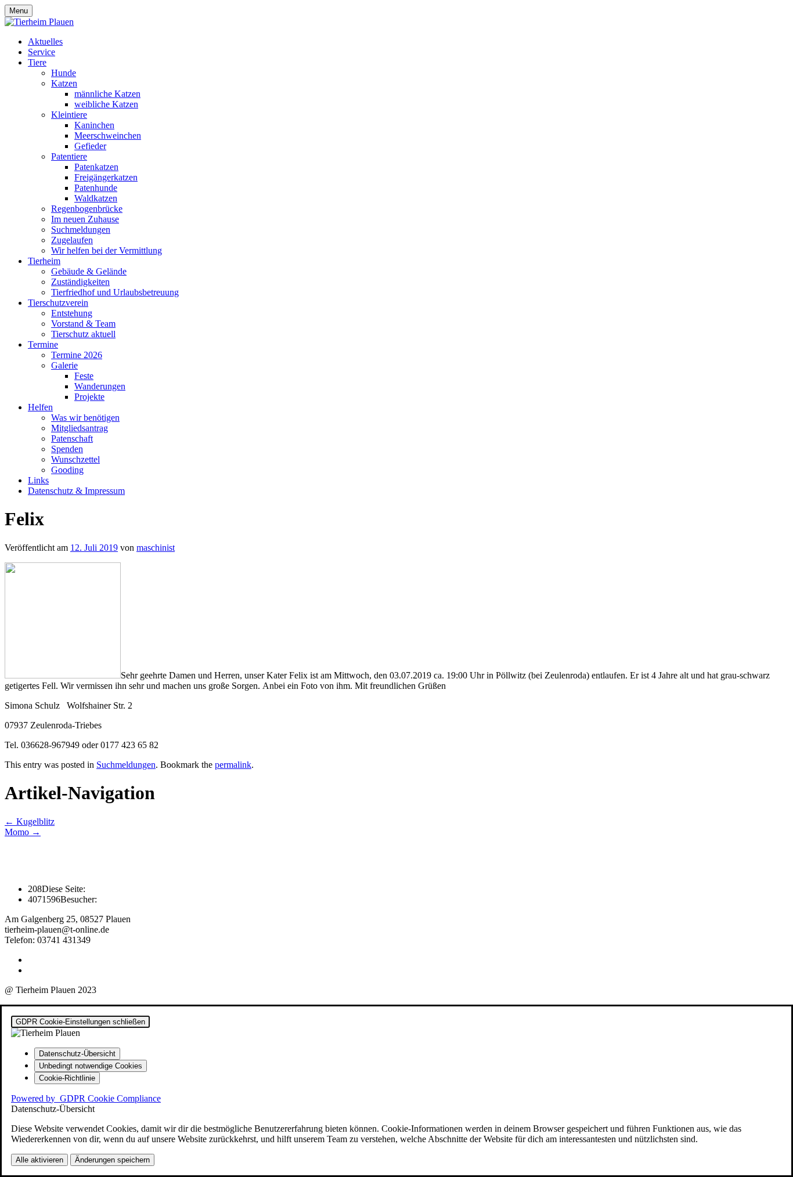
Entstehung (71, 313)
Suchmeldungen (80, 229)
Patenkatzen (96, 167)
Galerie (64, 365)
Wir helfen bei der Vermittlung (106, 250)
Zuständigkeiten (80, 282)
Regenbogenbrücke (86, 209)
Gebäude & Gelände (89, 271)
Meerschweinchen (107, 135)
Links (38, 480)
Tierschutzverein (58, 303)
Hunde (63, 73)
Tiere (37, 62)
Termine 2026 (76, 355)
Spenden (67, 449)
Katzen (64, 83)
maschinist (155, 548)
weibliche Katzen (106, 104)
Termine (43, 344)
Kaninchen (94, 125)
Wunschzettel (75, 459)
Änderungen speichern (112, 1160)
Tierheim (44, 261)
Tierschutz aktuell (83, 334)
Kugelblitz (30, 821)
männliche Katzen (107, 94)
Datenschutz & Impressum (76, 491)
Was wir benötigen (85, 418)
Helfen (40, 407)
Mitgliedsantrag (79, 428)
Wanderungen (99, 386)
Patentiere (69, 156)
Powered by (86, 1098)
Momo (23, 832)
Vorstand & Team (83, 323)
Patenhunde (95, 188)
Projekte (89, 397)
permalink (233, 765)
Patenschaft (72, 438)
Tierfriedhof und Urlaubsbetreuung (115, 292)
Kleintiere (69, 115)
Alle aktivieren (39, 1160)
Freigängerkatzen (106, 177)
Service (41, 52)
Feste (83, 376)
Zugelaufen (72, 240)
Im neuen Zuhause (85, 219)
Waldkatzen (95, 198)
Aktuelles (45, 41)
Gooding (67, 470)
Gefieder (90, 146)
